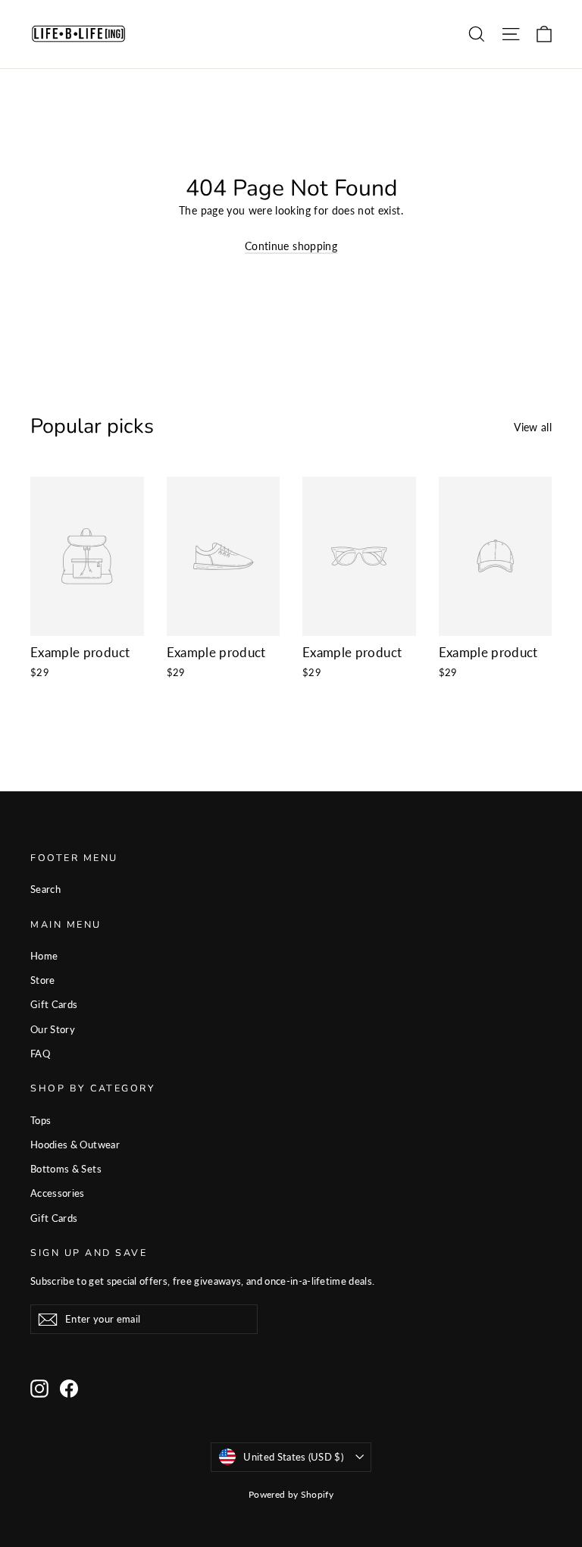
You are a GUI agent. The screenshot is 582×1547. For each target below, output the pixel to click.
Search (45, 889)
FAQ (40, 1054)
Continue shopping (291, 246)
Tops (40, 1120)
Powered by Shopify (291, 1494)
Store (42, 980)
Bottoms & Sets (66, 1169)
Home (44, 956)
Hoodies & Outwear (75, 1144)
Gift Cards (54, 1004)
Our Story (52, 1029)
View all (533, 427)
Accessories (57, 1193)
